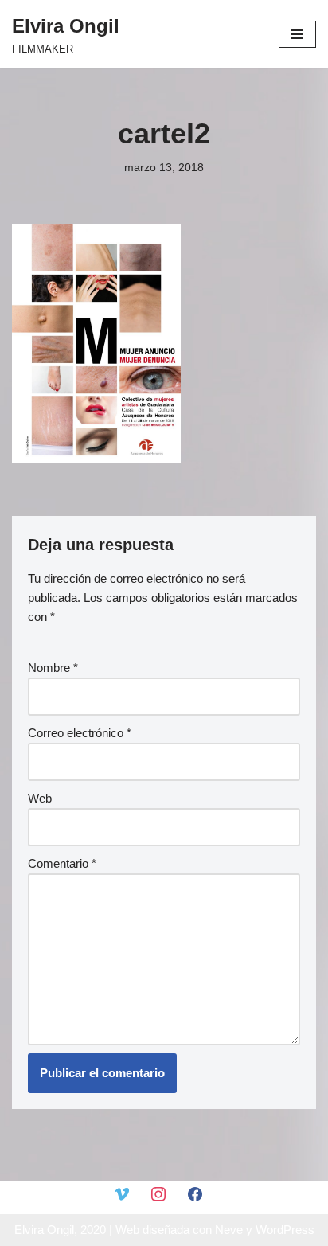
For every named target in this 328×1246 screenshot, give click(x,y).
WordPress (285, 1229)
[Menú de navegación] (297, 34)
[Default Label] (121, 1193)
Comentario (62, 863)
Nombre (53, 667)
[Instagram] (158, 1193)
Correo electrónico (79, 733)
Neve (229, 1229)
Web (40, 798)
